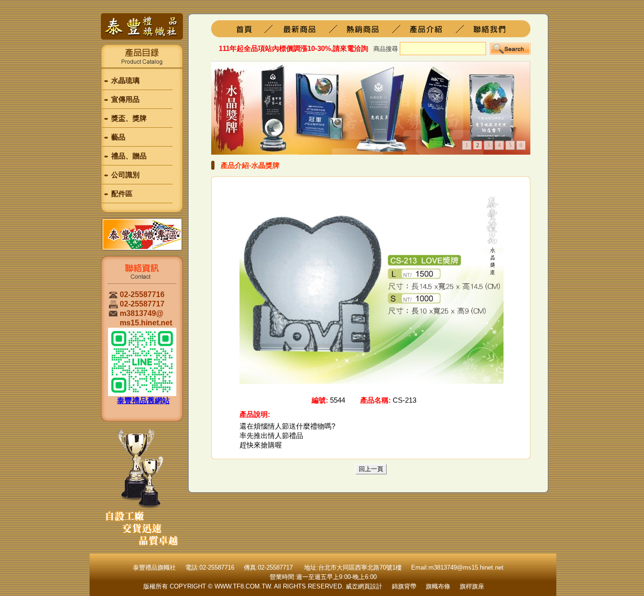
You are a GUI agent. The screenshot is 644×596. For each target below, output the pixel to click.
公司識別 (125, 175)
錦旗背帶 (404, 586)
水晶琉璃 (125, 80)
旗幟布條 (438, 586)
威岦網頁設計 (364, 586)
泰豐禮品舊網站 (143, 401)
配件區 (121, 194)
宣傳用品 (125, 99)
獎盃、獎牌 (129, 118)
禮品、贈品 (129, 156)
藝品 (118, 137)
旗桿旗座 (307, 28)
